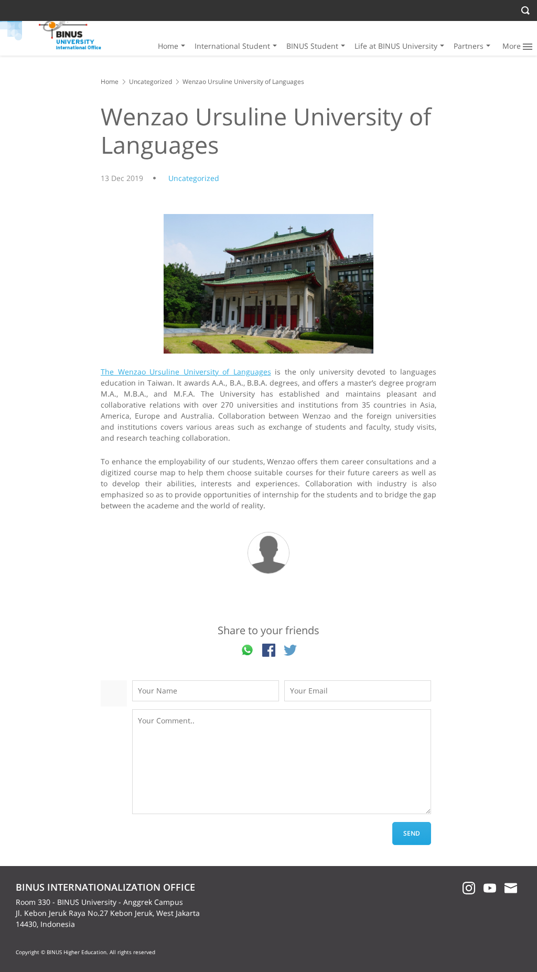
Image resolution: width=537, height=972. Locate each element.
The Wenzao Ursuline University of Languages (186, 372)
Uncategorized (150, 81)
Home (168, 46)
